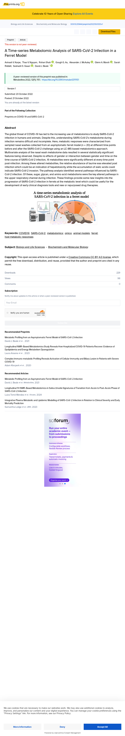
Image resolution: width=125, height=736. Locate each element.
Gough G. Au (61, 62)
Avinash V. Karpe (13, 62)
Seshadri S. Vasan (21, 66)
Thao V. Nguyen (29, 62)
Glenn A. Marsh (102, 62)
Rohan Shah (45, 62)
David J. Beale (41, 66)
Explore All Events (83, 14)
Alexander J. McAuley (79, 62)
